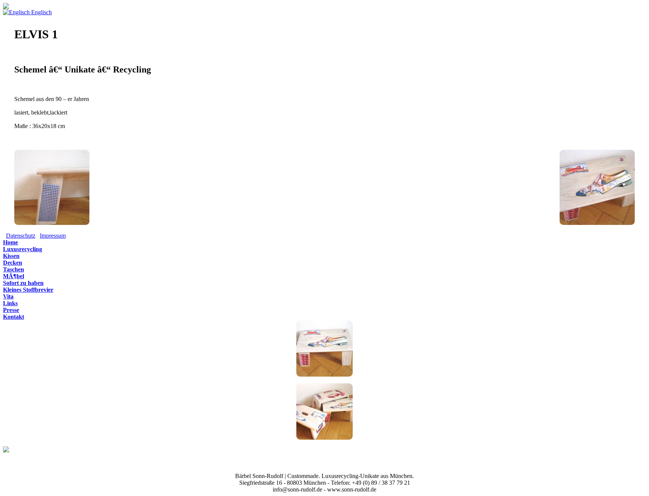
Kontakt (13, 317)
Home (10, 242)
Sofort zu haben (23, 283)
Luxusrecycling (22, 249)
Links (10, 303)
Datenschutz (20, 235)
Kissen (11, 256)
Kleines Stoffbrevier (28, 289)
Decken (12, 262)
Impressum (53, 235)
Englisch (41, 12)
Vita (8, 296)
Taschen (13, 269)
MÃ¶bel (13, 276)
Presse (11, 310)
